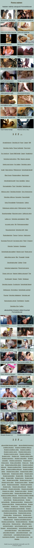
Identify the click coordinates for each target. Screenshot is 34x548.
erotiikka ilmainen (8, 447)
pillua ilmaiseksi (26, 524)
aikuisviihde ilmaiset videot (9, 445)
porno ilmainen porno (21, 526)
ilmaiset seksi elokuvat (19, 487)
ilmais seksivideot (15, 463)
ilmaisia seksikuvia (21, 504)
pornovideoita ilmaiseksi (26, 528)
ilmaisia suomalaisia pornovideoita (14, 508)
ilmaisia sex (14, 506)
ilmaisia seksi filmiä (8, 504)
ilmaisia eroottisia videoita (25, 495)
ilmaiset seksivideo (14, 489)
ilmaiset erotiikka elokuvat (13, 469)
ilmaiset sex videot (7, 491)
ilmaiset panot (29, 473)
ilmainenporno (27, 460)
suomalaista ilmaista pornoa (22, 535)
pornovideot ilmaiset (10, 530)
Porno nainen (16, 3)
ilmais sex (25, 463)
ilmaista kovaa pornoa (10, 513)
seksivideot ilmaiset (22, 532)
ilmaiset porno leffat (12, 480)
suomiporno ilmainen (8, 537)
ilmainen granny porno (10, 452)
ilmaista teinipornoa (21, 521)
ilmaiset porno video (7, 482)
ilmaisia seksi (28, 502)
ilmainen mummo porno (11, 454)
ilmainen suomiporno (15, 460)
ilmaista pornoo (8, 519)
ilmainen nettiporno (25, 454)
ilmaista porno (17, 515)
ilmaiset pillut (10, 478)
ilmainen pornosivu (7, 458)
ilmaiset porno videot (21, 482)
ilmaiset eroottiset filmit (14, 467)
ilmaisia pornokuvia (18, 500)
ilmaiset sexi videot (20, 491)
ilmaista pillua (8, 515)
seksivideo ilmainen (9, 532)
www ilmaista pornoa (22, 537)
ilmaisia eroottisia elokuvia (9, 495)
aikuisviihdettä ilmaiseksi (26, 445)
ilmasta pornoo (16, 524)
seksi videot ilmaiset (24, 530)
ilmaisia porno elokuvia (19, 497)
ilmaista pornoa (12, 517)
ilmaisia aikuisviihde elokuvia (23, 493)
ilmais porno (5, 463)
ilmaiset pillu (19, 476)
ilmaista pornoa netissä (25, 517)
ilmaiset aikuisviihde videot (13, 465)
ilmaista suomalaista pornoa (22, 519)
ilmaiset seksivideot (27, 489)
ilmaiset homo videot (13, 471)
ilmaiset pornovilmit (26, 484)
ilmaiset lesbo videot (26, 471)
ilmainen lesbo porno (25, 452)
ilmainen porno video (26, 456)
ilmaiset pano (6, 473)
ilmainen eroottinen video (11, 449)
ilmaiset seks (7, 487)
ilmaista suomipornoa (8, 521)
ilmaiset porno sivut (25, 480)
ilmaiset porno (19, 478)
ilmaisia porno (7, 497)
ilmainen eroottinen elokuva (23, 447)
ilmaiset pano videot (17, 473)
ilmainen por (15, 456)
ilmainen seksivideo (20, 458)
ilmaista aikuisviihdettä (25, 511)
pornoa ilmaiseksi (12, 528)
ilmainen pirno (6, 456)
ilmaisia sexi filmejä (25, 506)
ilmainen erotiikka (25, 449)
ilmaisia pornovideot (17, 502)
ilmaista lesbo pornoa (24, 513)
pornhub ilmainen (8, 526)
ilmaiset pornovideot (13, 484)
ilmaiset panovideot (8, 476)
